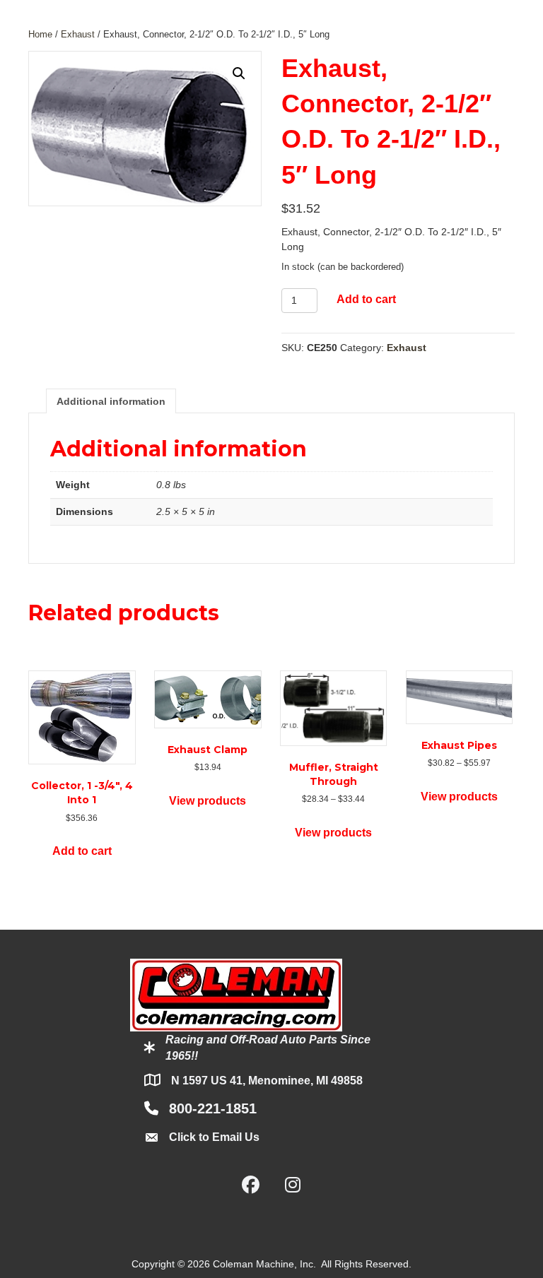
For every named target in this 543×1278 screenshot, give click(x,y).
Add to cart (366, 299)
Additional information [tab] (111, 401)
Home (40, 34)
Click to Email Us (214, 1137)
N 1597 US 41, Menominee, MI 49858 (267, 1081)
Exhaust (78, 34)
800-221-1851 (213, 1108)
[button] (239, 73)
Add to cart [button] (82, 851)
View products (207, 801)
